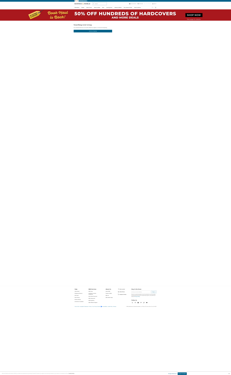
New (103, 7)
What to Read (97, 7)
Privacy (90, 306)
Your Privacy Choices (96, 306)
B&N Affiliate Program (93, 302)
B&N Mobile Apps (109, 297)
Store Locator (122, 288)
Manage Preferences (172, 372)
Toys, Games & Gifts (128, 7)
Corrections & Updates (79, 301)
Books (83, 7)
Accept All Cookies (182, 372)
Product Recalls (78, 299)
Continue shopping (93, 30)
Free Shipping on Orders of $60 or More (115, 0)
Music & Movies (137, 7)
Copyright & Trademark (84, 306)
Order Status (122, 291)
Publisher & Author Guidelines (92, 293)
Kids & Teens (89, 7)
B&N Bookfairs (91, 300)
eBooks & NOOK (118, 7)
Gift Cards (77, 295)
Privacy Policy (137, 296)
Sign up (153, 291)
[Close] (229, 372)
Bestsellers (77, 7)
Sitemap (114, 306)
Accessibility (105, 306)
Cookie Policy (110, 306)
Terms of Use (77, 306)
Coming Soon (109, 7)
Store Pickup (77, 297)
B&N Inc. (107, 295)
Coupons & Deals (122, 294)
